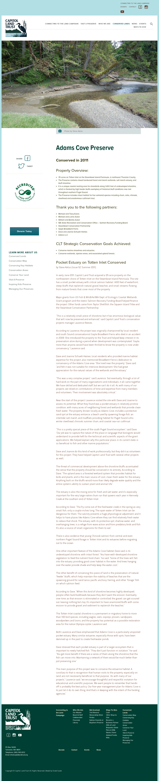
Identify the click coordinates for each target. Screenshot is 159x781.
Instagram (146, 7)
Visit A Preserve (88, 23)
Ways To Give (140, 27)
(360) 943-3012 (19, 752)
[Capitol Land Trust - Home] (16, 36)
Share (19, 159)
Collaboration (77, 718)
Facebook (140, 7)
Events (142, 23)
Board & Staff (78, 715)
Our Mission (77, 713)
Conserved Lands (121, 23)
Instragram (14, 735)
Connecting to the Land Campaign (134, 3)
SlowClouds (57, 771)
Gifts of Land (110, 725)
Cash (108, 713)
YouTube (122, 11)
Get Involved (94, 710)
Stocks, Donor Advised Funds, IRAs (111, 735)
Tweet (30, 166)
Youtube (20, 735)
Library (75, 723)
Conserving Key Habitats (21, 265)
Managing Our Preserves (21, 289)
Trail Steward (94, 713)
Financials (76, 720)
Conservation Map (18, 261)
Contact (132, 7)
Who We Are (104, 23)
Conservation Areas (18, 270)
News (134, 23)
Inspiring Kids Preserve (20, 284)
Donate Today (24, 231)
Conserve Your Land (19, 275)
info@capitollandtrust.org (19, 755)
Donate (123, 7)
